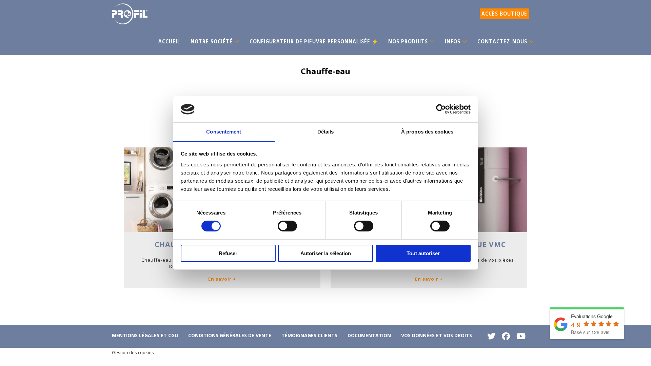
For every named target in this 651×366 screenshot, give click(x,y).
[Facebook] (506, 338)
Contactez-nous (502, 41)
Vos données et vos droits (436, 335)
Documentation (369, 335)
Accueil (169, 41)
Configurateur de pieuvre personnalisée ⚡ (314, 41)
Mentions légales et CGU (145, 335)
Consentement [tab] (223, 132)
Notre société (212, 41)
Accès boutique (504, 13)
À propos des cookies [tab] (427, 132)
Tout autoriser (423, 253)
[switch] (287, 226)
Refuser (228, 253)
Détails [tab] (325, 132)
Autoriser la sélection (325, 253)
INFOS (452, 41)
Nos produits (408, 41)
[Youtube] (521, 338)
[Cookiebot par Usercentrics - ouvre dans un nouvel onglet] (441, 109)
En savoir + (222, 279)
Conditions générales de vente (229, 335)
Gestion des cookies (133, 352)
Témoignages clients (309, 335)
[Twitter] (491, 338)
